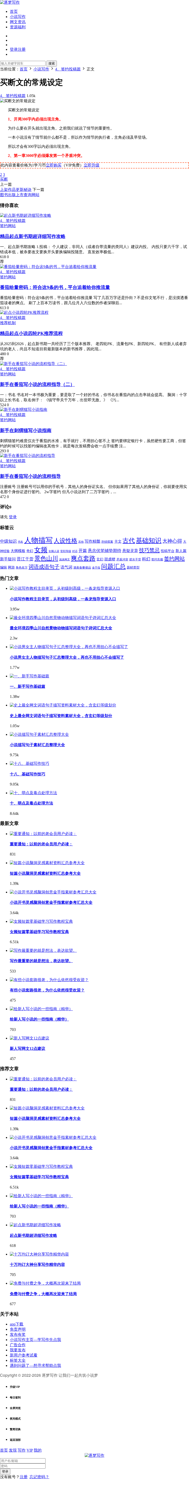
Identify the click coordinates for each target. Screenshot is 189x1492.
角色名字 (22, 567)
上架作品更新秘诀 (16, 189)
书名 (20, 541)
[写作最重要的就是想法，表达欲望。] (43, 950)
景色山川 (46, 558)
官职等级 (65, 551)
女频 (40, 549)
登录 (13, 517)
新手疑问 (8, 559)
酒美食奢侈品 (82, 567)
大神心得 (172, 541)
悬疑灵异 (130, 551)
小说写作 (18, 17)
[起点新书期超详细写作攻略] (25, 215)
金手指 (96, 567)
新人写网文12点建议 (27, 1048)
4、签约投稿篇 (13, 96)
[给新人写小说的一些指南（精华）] (41, 1009)
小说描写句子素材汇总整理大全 (37, 745)
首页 (14, 11)
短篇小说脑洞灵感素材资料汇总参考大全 (45, 873)
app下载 (16, 1324)
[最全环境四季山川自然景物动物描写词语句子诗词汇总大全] (63, 618)
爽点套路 (83, 558)
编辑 (3, 567)
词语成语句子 (44, 567)
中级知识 (8, 541)
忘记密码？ (39, 1477)
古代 (129, 540)
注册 (24, 1477)
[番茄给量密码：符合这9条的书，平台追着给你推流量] (48, 267)
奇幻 (29, 551)
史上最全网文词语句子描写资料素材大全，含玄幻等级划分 (61, 716)
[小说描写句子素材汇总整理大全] (39, 734)
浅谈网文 (64, 559)
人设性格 (65, 540)
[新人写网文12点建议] (29, 1038)
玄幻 (99, 559)
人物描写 (38, 540)
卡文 (118, 541)
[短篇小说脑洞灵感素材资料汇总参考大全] (47, 863)
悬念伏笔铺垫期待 (104, 550)
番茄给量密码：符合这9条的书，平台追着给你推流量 (55, 287)
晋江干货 (25, 559)
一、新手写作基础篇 (27, 686)
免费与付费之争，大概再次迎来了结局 (43, 1294)
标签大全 (18, 1360)
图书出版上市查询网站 (19, 195)
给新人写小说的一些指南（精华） (39, 1019)
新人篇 (181, 551)
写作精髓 (92, 541)
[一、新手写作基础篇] (29, 676)
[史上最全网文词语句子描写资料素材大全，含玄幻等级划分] (63, 705)
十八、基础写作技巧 (27, 774)
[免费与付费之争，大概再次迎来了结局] (45, 1283)
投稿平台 (167, 551)
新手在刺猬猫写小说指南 (25, 430)
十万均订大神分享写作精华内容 (37, 1264)
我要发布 (18, 1350)
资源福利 (18, 27)
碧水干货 (135, 559)
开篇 (83, 550)
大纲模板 (18, 551)
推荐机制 (8, 323)
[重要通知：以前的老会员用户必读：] (43, 834)
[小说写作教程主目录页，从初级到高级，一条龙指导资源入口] (65, 588)
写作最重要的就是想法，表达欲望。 (41, 961)
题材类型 (133, 567)
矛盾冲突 (122, 559)
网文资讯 (18, 22)
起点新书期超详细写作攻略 (32, 236)
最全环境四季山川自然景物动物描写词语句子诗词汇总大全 (61, 628)
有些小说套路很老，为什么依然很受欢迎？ (47, 990)
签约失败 (157, 559)
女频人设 (53, 551)
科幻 (146, 559)
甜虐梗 (109, 559)
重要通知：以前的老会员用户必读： (41, 844)
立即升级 (91, 165)
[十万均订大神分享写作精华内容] (39, 1254)
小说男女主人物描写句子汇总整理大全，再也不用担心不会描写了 (67, 657)
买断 (4, 179)
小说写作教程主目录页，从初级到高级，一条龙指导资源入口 (63, 599)
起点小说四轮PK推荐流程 (31, 333)
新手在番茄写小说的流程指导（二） (37, 384)
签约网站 (8, 226)
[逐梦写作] (10, 2)
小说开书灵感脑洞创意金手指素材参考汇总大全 (51, 902)
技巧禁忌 (149, 550)
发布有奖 (18, 1334)
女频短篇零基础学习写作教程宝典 (39, 932)
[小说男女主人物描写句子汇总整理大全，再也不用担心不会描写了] (69, 647)
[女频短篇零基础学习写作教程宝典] (41, 921)
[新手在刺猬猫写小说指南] (23, 409)
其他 (81, 541)
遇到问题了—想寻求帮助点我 (35, 1365)
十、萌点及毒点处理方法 (31, 803)
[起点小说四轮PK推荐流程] (24, 312)
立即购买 (54, 165)
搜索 (51, 63)
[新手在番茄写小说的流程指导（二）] (33, 364)
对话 (75, 551)
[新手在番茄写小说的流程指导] (27, 455)
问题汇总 (113, 566)
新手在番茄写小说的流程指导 (30, 476)
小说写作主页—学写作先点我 (35, 1340)
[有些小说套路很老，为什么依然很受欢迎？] (49, 980)
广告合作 (18, 1345)
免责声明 (18, 1329)
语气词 (66, 567)
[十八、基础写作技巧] (29, 763)
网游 (11, 567)
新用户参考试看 (23, 1355)
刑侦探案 (107, 541)
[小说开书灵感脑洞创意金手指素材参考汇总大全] (53, 892)
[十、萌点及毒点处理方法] (33, 793)
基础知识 (148, 540)
